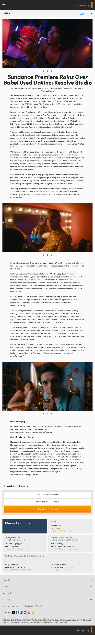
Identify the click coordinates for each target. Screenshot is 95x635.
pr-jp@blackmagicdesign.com (63, 531)
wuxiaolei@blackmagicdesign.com (19, 549)
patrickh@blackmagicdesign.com (65, 549)
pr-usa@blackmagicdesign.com (18, 569)
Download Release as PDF (47, 494)
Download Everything (47, 509)
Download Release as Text (47, 501)
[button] (44, 71)
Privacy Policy (63, 622)
